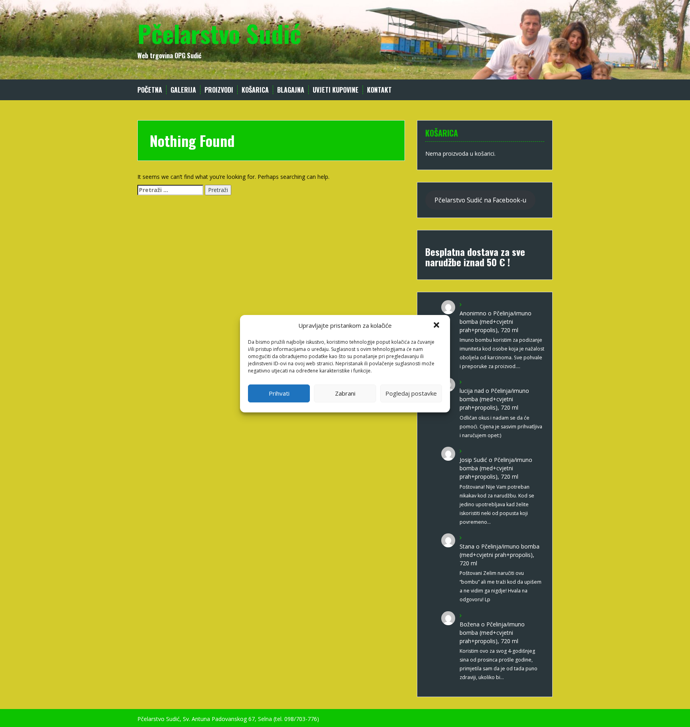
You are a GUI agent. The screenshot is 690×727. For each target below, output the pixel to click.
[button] (437, 326)
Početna (149, 90)
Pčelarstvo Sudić (219, 33)
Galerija (183, 90)
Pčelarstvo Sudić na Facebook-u (480, 200)
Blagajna (290, 90)
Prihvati (279, 393)
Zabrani (345, 393)
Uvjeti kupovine (336, 90)
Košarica (255, 90)
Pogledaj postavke (411, 393)
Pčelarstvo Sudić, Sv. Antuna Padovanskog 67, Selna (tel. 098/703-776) (228, 719)
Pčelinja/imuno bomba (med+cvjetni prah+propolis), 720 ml (495, 321)
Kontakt (379, 90)
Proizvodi (218, 90)
